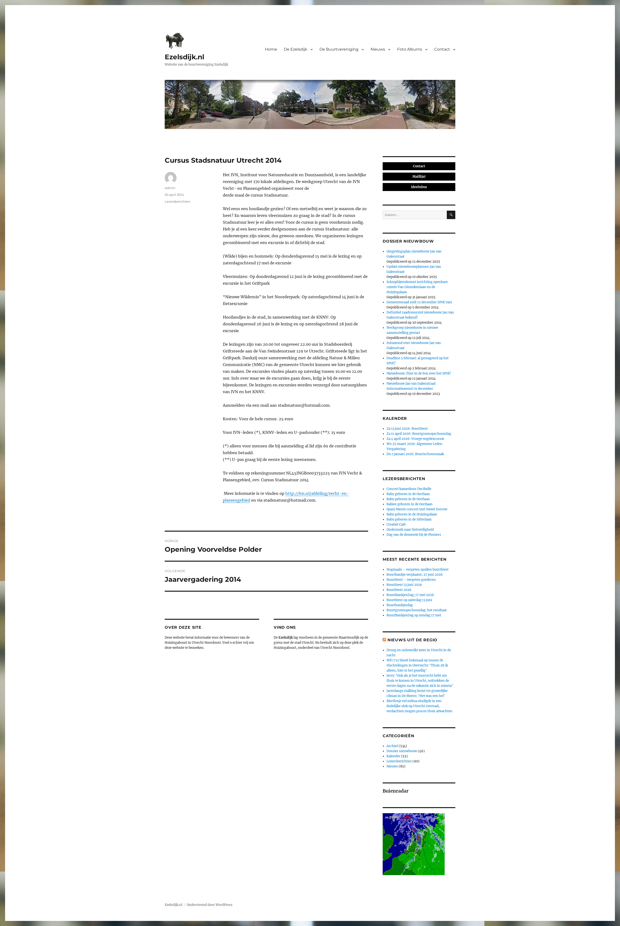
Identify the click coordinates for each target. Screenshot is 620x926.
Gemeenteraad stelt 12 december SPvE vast (419, 302)
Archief (392, 746)
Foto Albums (409, 49)
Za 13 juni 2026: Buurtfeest (407, 429)
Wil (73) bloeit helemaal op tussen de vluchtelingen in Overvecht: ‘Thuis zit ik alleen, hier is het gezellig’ (417, 665)
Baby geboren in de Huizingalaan (412, 514)
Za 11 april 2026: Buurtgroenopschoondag (419, 434)
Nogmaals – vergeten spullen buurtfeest (418, 569)
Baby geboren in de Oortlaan (408, 494)
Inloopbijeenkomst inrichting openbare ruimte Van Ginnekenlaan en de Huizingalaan (417, 287)
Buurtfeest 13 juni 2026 (404, 585)
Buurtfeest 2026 (399, 590)
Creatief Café (396, 524)
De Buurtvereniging (338, 49)
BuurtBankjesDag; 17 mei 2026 (410, 595)
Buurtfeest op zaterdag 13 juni (409, 600)
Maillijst (419, 177)
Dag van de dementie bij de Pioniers (414, 535)
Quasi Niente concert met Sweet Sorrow (417, 509)
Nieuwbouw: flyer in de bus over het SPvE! (419, 373)
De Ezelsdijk (295, 49)
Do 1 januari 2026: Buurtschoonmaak (415, 454)
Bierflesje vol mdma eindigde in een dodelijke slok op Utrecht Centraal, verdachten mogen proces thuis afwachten (419, 706)
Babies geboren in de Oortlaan (410, 504)
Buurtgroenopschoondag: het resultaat (417, 610)
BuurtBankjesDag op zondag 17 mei (414, 615)
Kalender (393, 756)
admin (170, 188)
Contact (442, 49)
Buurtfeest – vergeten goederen (411, 580)
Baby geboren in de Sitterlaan (409, 519)
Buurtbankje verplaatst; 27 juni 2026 (415, 575)
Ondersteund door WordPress (209, 905)
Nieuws (378, 49)
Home (271, 49)
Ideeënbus (419, 187)
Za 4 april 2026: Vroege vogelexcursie (415, 439)
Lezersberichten (177, 201)
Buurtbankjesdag (400, 605)
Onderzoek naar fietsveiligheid (410, 530)
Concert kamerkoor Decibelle (409, 489)
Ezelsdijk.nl (184, 57)
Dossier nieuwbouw (402, 751)
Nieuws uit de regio (412, 640)
